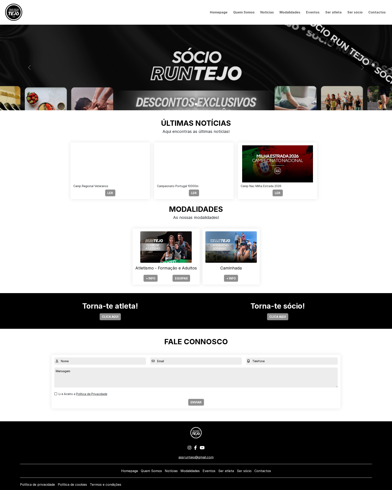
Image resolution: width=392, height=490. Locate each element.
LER (110, 193)
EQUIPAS (181, 278)
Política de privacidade (37, 484)
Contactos (377, 12)
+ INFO (150, 278)
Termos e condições (105, 484)
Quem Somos (244, 12)
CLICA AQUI (110, 316)
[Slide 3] (199, 104)
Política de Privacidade (91, 394)
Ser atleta (333, 12)
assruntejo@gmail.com (196, 457)
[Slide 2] (196, 104)
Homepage (218, 12)
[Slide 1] (192, 104)
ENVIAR (196, 402)
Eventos (313, 12)
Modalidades (290, 12)
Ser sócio (355, 12)
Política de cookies (72, 484)
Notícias (267, 12)
